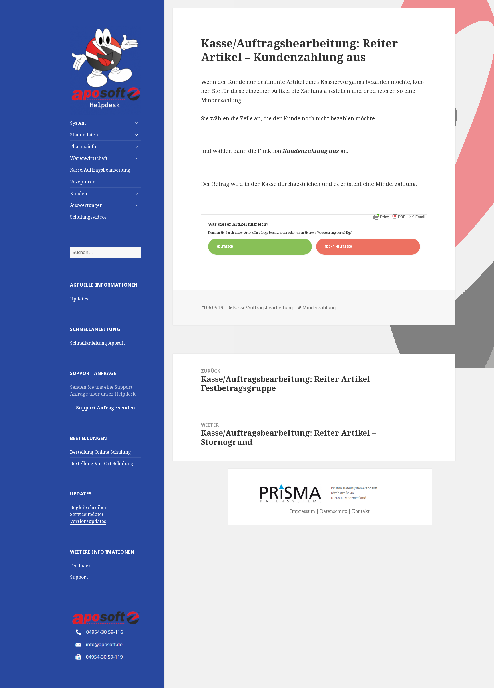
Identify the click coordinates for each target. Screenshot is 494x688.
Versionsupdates (88, 521)
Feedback (80, 565)
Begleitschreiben (88, 507)
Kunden (78, 193)
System (78, 123)
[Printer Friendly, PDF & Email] (399, 217)
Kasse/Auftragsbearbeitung (100, 170)
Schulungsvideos (88, 217)
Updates (79, 299)
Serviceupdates (87, 514)
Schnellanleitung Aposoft (97, 343)
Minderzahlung (319, 307)
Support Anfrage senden (105, 408)
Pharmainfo (83, 146)
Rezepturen (82, 182)
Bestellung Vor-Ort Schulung (101, 463)
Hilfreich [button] (225, 247)
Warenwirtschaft (88, 158)
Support (79, 577)
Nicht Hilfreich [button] (338, 247)
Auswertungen (86, 205)
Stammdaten (84, 135)
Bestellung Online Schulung (100, 452)
